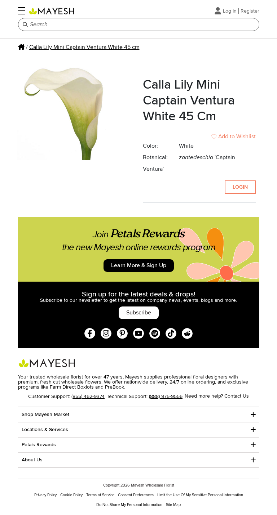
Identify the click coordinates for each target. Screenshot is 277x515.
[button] (21, 10)
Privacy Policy (45, 495)
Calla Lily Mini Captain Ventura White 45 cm (84, 47)
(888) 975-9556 (166, 396)
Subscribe (138, 312)
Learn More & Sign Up (138, 265)
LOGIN (240, 187)
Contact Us (236, 396)
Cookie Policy (71, 495)
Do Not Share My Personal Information (129, 504)
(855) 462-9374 (88, 396)
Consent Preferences (136, 495)
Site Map (173, 504)
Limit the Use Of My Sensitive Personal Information (200, 495)
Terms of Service (100, 495)
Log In (230, 11)
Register (250, 11)
